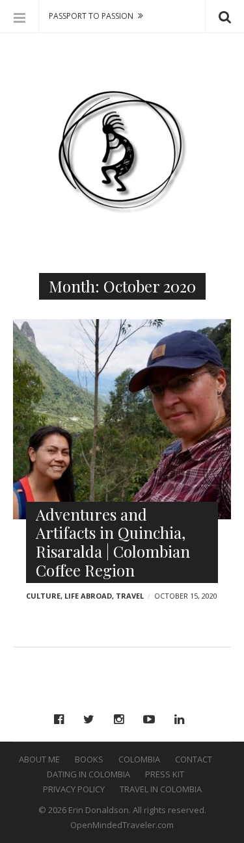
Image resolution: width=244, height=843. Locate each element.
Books (89, 759)
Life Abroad (88, 596)
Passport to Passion (91, 15)
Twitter (92, 719)
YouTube (152, 719)
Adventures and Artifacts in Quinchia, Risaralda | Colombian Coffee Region (113, 542)
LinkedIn (182, 719)
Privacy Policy (74, 789)
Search (224, 16)
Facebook (62, 719)
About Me (39, 759)
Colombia (139, 759)
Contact (193, 759)
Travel (130, 596)
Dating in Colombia (88, 774)
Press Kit (164, 774)
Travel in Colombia (161, 789)
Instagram (122, 719)
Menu (19, 16)
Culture (43, 596)
